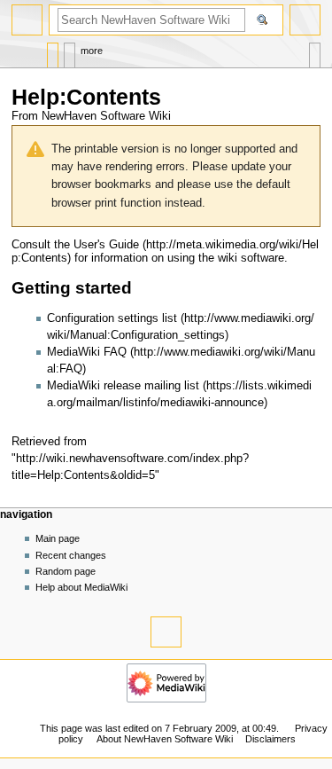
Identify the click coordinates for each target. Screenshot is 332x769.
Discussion (69, 51)
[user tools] (305, 19)
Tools (315, 51)
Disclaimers (270, 739)
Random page (65, 571)
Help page (53, 51)
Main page (57, 538)
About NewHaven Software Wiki (165, 739)
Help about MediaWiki (81, 587)
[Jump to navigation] (27, 19)
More (92, 50)
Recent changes (70, 555)
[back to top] (166, 631)
